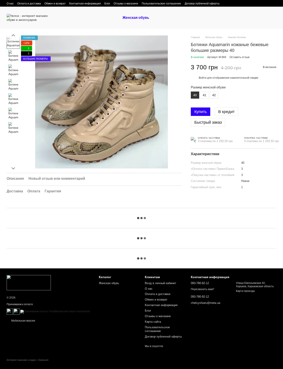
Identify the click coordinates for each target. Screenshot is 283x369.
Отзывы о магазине (126, 3)
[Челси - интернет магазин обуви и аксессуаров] (29, 282)
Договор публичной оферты (202, 3)
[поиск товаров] (160, 17)
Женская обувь (135, 18)
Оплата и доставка (29, 3)
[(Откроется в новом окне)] (10, 311)
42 (214, 95)
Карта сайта (153, 321)
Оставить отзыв (239, 57)
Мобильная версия (23, 320)
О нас (10, 3)
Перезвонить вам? (202, 289)
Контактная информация (85, 3)
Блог (107, 3)
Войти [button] (203, 77)
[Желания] (249, 17)
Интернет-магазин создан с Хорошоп (27, 360)
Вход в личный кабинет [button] (160, 283)
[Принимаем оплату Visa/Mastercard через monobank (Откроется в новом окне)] (55, 311)
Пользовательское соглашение (161, 3)
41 (204, 95)
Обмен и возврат (55, 3)
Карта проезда (245, 291)
